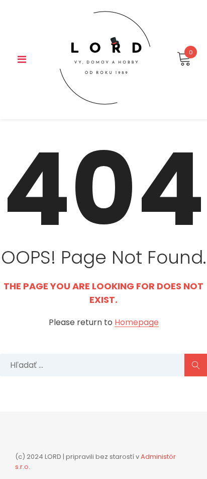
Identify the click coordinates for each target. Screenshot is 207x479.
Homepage (137, 322)
